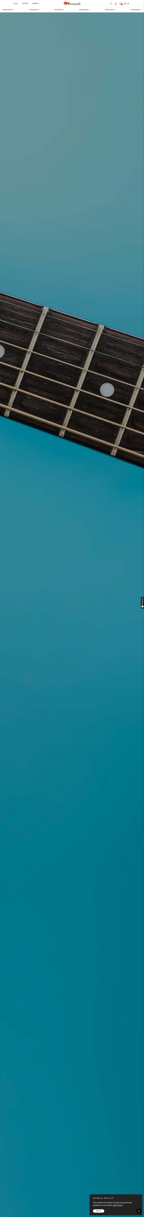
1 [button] (70, 1212)
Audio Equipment (33, 9)
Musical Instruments (7, 9)
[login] (116, 3)
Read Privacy (118, 1205)
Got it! (98, 1211)
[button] (111, 3)
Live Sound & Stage (134, 9)
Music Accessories (83, 9)
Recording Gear (58, 9)
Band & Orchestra (109, 9)
